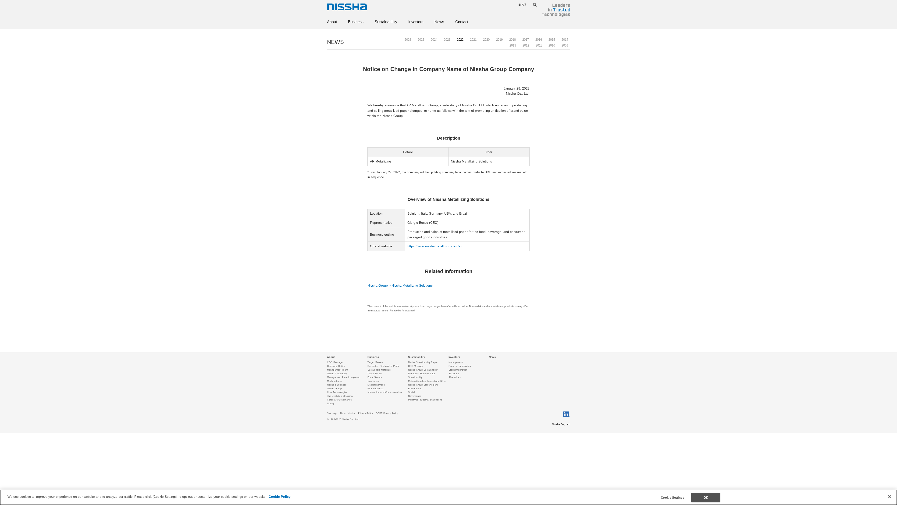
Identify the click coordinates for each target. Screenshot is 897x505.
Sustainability (386, 22)
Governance (414, 396)
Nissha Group (334, 388)
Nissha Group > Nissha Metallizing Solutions (400, 285)
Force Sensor (374, 377)
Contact (461, 22)
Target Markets (375, 362)
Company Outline (336, 366)
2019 (499, 39)
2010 (551, 45)
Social (411, 392)
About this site (347, 413)
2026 (408, 39)
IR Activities (454, 377)
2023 (447, 39)
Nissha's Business (336, 384)
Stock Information (457, 369)
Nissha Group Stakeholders (423, 384)
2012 (526, 45)
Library (330, 403)
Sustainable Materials (379, 369)
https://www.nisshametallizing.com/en (434, 246)
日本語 (522, 4)
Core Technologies (337, 392)
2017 (525, 39)
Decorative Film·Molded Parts (383, 366)
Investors (415, 22)
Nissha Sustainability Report (423, 362)
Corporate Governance (339, 399)
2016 (538, 39)
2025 (421, 39)
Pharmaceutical (375, 388)
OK (706, 497)
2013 (512, 45)
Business (355, 22)
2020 (486, 39)
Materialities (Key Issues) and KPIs (426, 381)
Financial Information (459, 366)
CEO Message (335, 362)
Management (455, 362)
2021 (473, 39)
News (439, 22)
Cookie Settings (672, 497)
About (332, 22)
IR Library (453, 373)
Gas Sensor (373, 381)
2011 (539, 45)
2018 (512, 39)
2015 (551, 39)
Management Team (337, 369)
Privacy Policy (365, 413)
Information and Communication (384, 392)
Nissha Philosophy (337, 373)
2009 (565, 45)
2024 (434, 39)
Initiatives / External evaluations (425, 399)
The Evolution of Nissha (340, 396)
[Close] (889, 497)
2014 (565, 39)
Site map (332, 413)
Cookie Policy (280, 496)
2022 (460, 39)
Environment (415, 388)
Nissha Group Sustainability (423, 369)
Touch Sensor (374, 373)
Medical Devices (376, 384)
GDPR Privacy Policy (387, 413)
